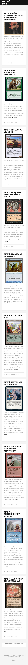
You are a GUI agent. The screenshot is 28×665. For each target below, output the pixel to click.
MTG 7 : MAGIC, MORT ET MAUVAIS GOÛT (13, 580)
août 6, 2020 (14, 504)
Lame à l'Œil (7, 62)
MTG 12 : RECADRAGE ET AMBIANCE (13, 255)
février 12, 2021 (14, 308)
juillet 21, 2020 (14, 571)
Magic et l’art (20, 655)
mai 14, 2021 (14, 122)
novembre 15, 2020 (15, 374)
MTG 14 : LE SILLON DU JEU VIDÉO (13, 131)
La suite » (12, 57)
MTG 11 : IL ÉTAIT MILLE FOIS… (13, 316)
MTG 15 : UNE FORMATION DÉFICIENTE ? (9, 72)
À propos (6, 655)
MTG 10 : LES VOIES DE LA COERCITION (13, 383)
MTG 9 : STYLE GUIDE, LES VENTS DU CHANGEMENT (13, 448)
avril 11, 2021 (14, 184)
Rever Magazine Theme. (13, 659)
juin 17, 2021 (14, 62)
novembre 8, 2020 (15, 439)
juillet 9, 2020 (14, 636)
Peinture (17, 656)
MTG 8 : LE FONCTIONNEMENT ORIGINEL (12, 514)
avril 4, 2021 (13, 246)
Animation (11, 656)
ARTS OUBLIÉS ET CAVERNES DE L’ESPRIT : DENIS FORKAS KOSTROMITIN (13, 16)
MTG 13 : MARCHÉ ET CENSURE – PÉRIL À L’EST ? (12, 194)
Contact (13, 655)
